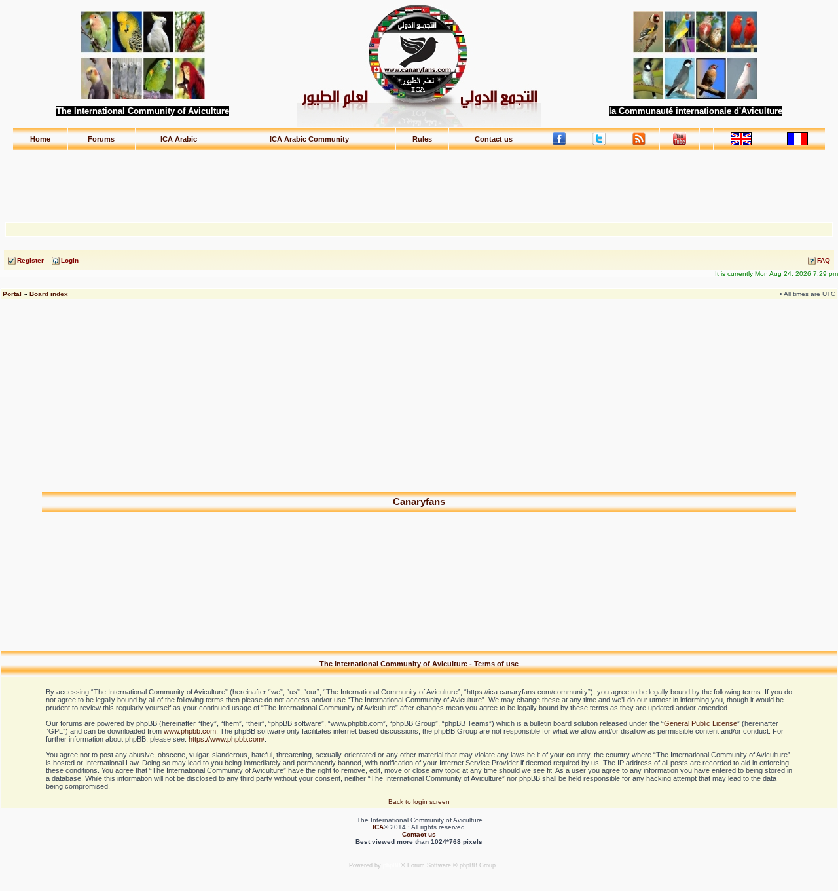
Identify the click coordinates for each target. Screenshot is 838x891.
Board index (48, 293)
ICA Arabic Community (309, 139)
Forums (101, 139)
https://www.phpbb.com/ (226, 739)
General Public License (700, 723)
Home (40, 139)
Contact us (494, 139)
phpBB (392, 865)
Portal (12, 293)
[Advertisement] (419, 180)
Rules (422, 139)
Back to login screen (419, 801)
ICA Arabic (178, 139)
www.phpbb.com (190, 731)
